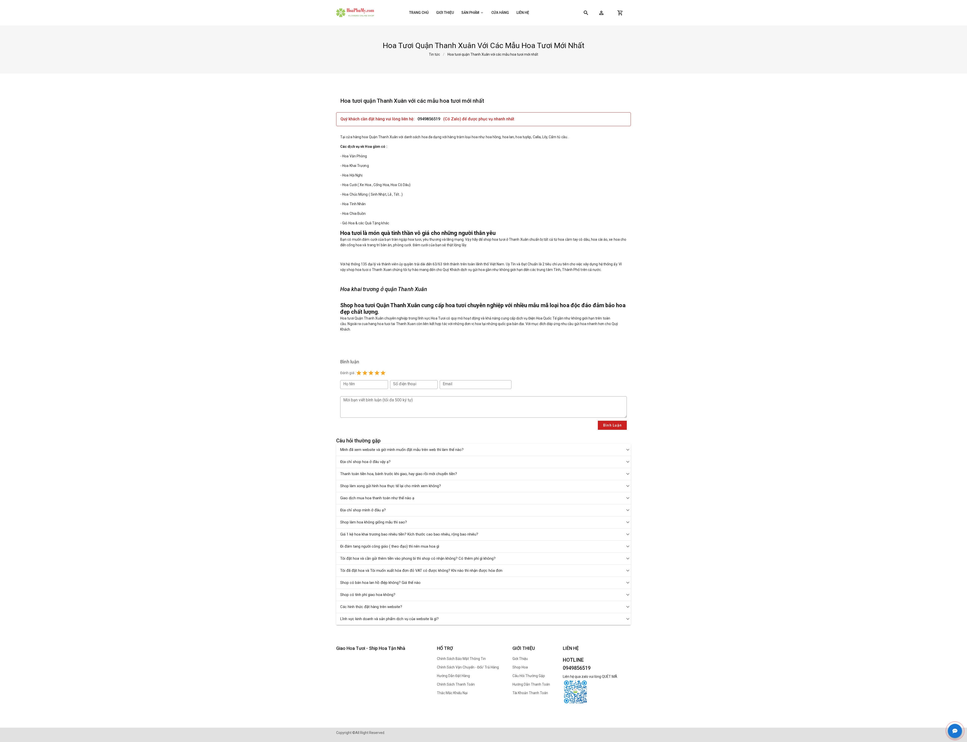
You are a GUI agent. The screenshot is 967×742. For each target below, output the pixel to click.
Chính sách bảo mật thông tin (461, 658)
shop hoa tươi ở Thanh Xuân (506, 239)
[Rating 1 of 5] (359, 373)
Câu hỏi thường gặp (528, 676)
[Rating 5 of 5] (383, 373)
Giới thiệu (445, 13)
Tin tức (434, 54)
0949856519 (429, 119)
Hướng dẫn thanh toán (531, 684)
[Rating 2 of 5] (365, 373)
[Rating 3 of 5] (371, 373)
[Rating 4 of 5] (377, 373)
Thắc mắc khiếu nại (452, 693)
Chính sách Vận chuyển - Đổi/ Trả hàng (468, 667)
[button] (601, 12)
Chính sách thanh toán (456, 684)
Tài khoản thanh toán (530, 693)
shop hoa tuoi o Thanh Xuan (369, 270)
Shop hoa (520, 667)
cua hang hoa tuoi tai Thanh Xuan (389, 324)
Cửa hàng (500, 13)
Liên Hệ (522, 13)
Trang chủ (419, 13)
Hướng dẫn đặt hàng (453, 676)
